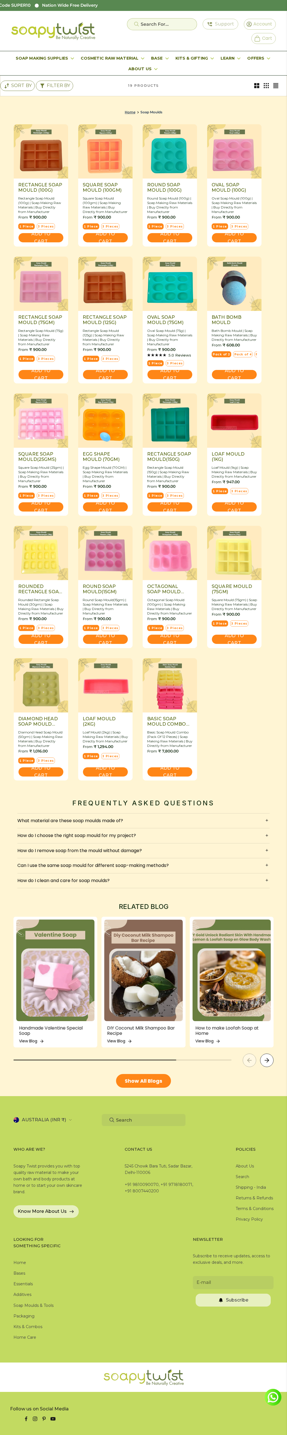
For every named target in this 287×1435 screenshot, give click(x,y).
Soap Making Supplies (42, 58)
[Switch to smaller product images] (266, 85)
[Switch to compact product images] (275, 85)
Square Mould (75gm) (232, 589)
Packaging (23, 1316)
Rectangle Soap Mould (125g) (105, 320)
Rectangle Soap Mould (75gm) (40, 320)
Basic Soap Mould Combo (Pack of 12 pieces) (166, 721)
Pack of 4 (243, 354)
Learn (228, 58)
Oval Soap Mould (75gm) (165, 320)
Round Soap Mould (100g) (164, 187)
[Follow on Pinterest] (44, 1419)
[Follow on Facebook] (26, 1419)
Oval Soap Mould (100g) (229, 187)
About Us (140, 68)
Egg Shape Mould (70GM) (101, 456)
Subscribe (237, 1300)
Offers (255, 58)
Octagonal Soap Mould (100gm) (164, 589)
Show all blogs (143, 1080)
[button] (267, 1060)
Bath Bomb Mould (226, 320)
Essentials (23, 1283)
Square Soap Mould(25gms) (37, 456)
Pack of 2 (221, 354)
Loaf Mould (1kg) (228, 456)
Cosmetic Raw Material (109, 58)
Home (130, 112)
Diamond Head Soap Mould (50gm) (38, 721)
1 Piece (26, 226)
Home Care (24, 1337)
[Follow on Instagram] (35, 1419)
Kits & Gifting (191, 58)
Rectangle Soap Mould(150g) (169, 456)
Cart (265, 38)
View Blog (28, 1041)
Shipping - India (251, 1187)
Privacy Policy (249, 1219)
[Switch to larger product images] (256, 85)
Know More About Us (42, 1211)
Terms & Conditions (255, 1208)
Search (242, 1176)
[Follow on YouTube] (53, 1419)
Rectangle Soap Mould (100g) (40, 187)
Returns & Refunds (254, 1197)
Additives (22, 1294)
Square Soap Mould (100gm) (102, 187)
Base (157, 58)
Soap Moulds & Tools (33, 1305)
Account (261, 23)
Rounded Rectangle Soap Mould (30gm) (40, 589)
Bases (19, 1273)
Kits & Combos (27, 1326)
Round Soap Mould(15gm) (100, 589)
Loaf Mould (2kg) (99, 721)
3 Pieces (46, 226)
